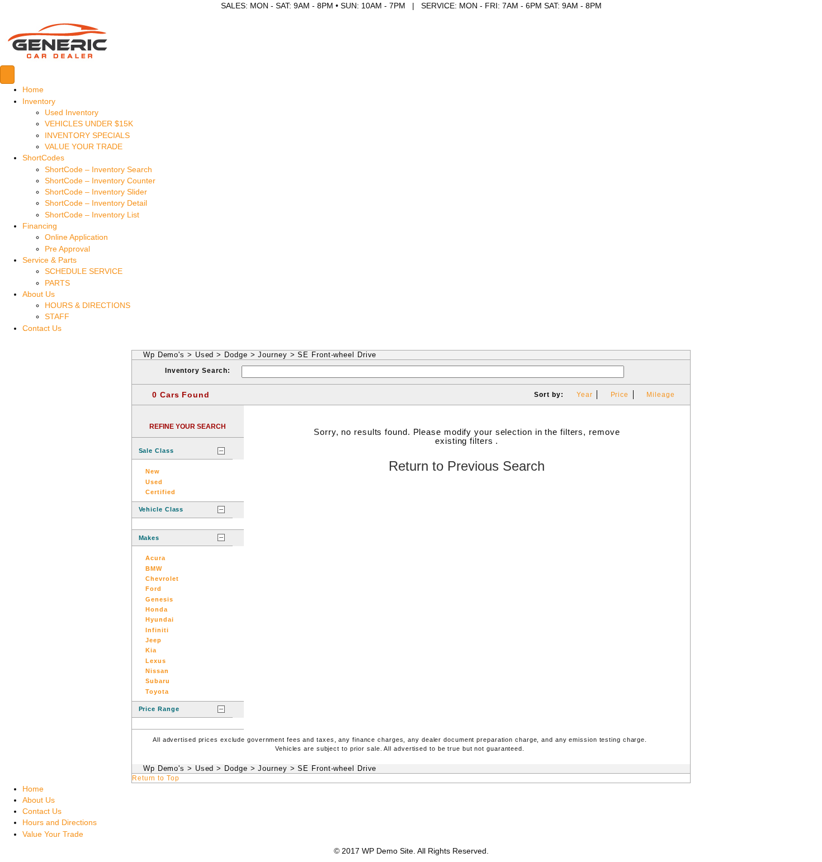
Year (585, 395)
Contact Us (42, 328)
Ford (153, 588)
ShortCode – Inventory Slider (96, 191)
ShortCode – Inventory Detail (96, 202)
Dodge (236, 355)
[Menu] (7, 74)
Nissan (156, 670)
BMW (153, 568)
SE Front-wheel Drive (336, 355)
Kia (151, 650)
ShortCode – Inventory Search (98, 169)
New (152, 471)
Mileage (660, 395)
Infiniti (156, 630)
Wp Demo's (164, 355)
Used (204, 355)
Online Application (76, 237)
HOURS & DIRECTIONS (87, 305)
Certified (160, 492)
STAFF (57, 316)
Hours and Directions (59, 822)
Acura (155, 558)
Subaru (157, 681)
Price (620, 395)
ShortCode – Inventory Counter (100, 180)
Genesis (159, 599)
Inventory (38, 101)
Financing (39, 225)
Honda (156, 609)
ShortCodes (43, 157)
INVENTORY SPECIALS (87, 135)
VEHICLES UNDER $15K (89, 123)
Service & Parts (49, 259)
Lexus (155, 660)
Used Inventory (71, 112)
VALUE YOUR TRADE (83, 146)
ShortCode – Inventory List (92, 214)
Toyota (156, 691)
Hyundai (159, 619)
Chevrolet (161, 578)
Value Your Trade (52, 834)
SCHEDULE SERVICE (83, 271)
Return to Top (155, 778)
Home (33, 89)
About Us (38, 294)
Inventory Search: (197, 371)
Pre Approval (67, 248)
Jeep (153, 640)
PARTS (57, 282)
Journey (272, 355)
